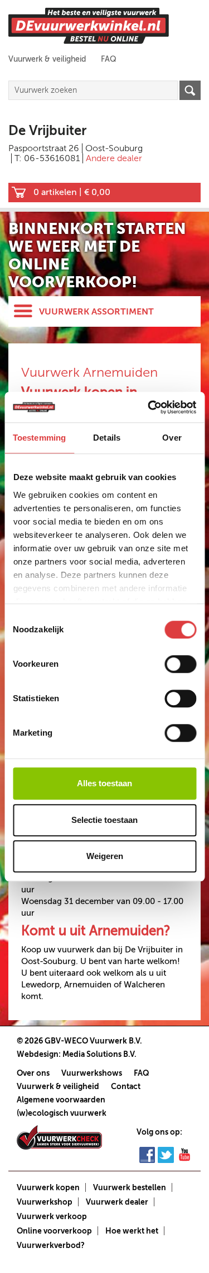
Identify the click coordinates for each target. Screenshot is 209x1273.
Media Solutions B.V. (99, 1054)
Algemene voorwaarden (61, 1099)
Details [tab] (106, 437)
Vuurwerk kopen (48, 1187)
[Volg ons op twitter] (166, 1154)
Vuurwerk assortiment (96, 312)
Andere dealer (114, 158)
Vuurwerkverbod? (51, 1245)
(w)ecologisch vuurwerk (61, 1113)
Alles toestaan (104, 783)
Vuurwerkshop (44, 1201)
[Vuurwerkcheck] (59, 1136)
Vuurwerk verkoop (52, 1216)
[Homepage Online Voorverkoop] (88, 25)
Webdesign (38, 1054)
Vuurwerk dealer (117, 1201)
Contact (125, 1086)
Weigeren (104, 856)
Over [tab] (171, 437)
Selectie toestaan (104, 820)
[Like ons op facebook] (147, 1154)
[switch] (180, 664)
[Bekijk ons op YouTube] (184, 1154)
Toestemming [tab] (39, 437)
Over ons (33, 1073)
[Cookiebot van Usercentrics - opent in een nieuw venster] (148, 407)
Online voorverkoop (54, 1230)
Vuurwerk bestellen (129, 1187)
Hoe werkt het (131, 1230)
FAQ (108, 59)
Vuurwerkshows (91, 1073)
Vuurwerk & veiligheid (47, 59)
